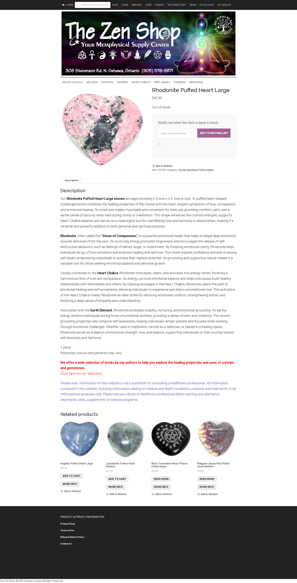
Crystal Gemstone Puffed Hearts (196, 170)
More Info (70, 483)
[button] (162, 166)
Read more (161, 479)
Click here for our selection (81, 373)
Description (71, 180)
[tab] (71, 180)
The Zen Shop (148, 43)
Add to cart (71, 475)
